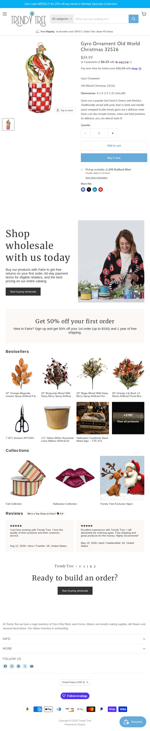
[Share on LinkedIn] (95, 189)
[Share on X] (89, 189)
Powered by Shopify (75, 724)
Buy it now (114, 158)
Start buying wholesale (23, 291)
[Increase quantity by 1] (112, 133)
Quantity (85, 125)
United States (73, 682)
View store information (96, 178)
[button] (114, 62)
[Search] (133, 19)
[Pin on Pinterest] (100, 189)
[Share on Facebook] (83, 189)
